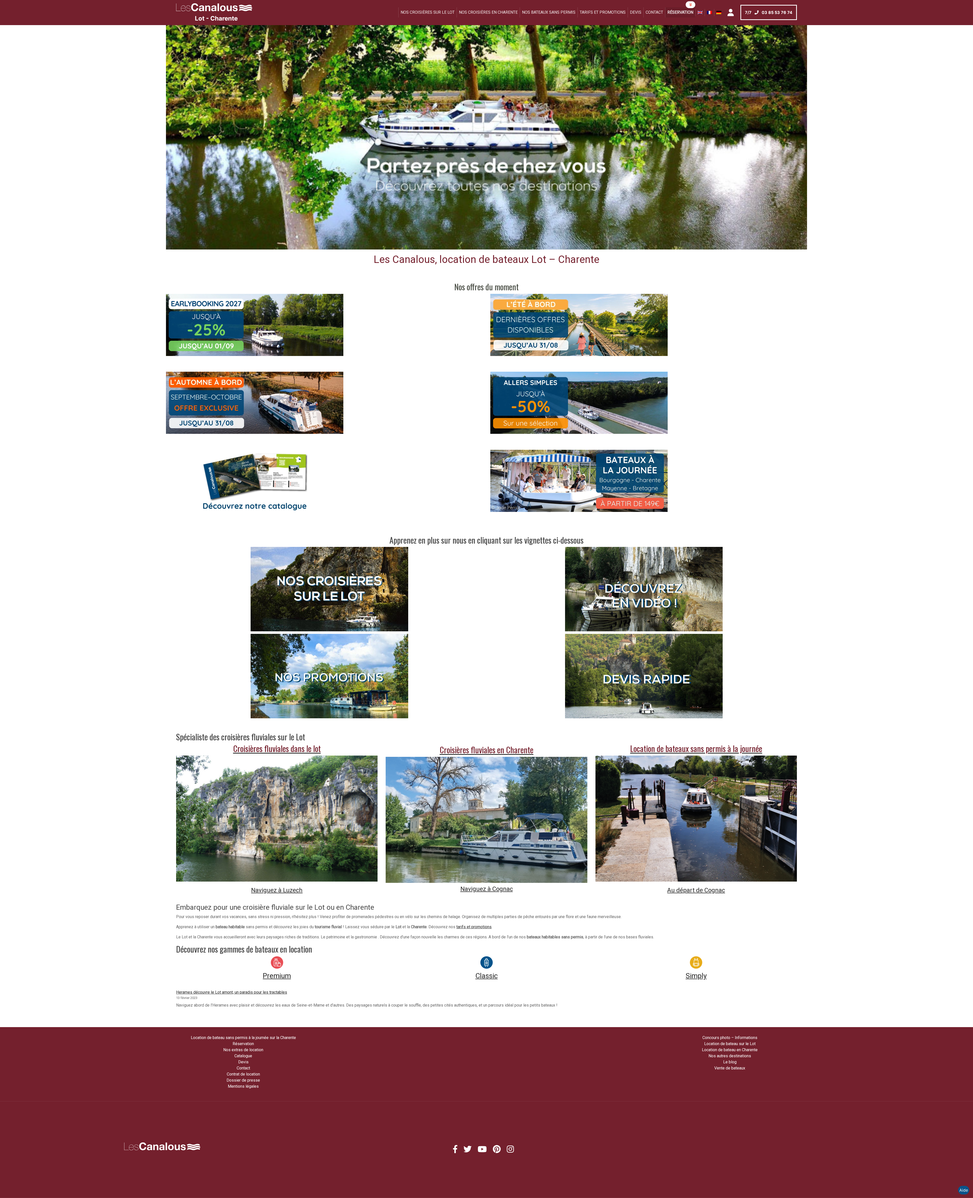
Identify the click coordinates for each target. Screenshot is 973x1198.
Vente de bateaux (729, 1068)
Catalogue (243, 1055)
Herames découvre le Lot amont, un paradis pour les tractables (231, 992)
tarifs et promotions (474, 926)
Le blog (730, 1062)
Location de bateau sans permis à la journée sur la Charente (243, 1037)
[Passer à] (700, 12)
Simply (696, 976)
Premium (277, 976)
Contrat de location (243, 1074)
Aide (963, 1190)
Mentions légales (243, 1086)
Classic (486, 976)
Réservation (680, 12)
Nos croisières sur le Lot (428, 12)
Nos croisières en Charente (488, 12)
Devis (635, 12)
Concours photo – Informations (729, 1037)
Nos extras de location (243, 1049)
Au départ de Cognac (696, 890)
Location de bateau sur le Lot (730, 1043)
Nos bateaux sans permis (548, 12)
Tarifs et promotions (603, 12)
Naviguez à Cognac (486, 888)
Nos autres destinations (729, 1055)
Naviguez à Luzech (277, 890)
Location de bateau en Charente (730, 1049)
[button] (214, 137)
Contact (654, 12)
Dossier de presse (243, 1080)
